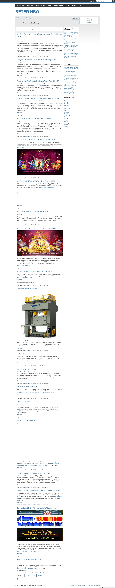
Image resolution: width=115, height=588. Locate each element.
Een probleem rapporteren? (81, 585)
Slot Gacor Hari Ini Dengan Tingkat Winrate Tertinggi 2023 (36, 181)
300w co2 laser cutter (23, 402)
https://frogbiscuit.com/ (23, 147)
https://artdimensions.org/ (23, 265)
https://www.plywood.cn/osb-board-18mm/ (30, 360)
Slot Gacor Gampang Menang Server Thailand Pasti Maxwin (36, 228)
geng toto (43, 85)
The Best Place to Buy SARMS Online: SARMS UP (33, 473)
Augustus (66, 116)
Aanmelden (92, 1)
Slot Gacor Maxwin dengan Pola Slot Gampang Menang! (35, 271)
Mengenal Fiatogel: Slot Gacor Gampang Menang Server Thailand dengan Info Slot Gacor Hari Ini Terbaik (71, 47)
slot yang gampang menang (35, 107)
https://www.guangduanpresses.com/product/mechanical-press (35, 346)
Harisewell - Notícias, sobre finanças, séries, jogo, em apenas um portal (70, 87)
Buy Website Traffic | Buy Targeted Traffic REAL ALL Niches (36, 508)
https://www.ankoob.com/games (25, 568)
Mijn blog (28, 18)
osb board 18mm (22, 354)
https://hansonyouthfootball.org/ (25, 277)
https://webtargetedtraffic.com (24, 551)
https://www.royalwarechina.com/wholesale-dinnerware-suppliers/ (36, 392)
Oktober (66, 115)
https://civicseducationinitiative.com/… (49, 187)
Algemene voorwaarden (94, 585)
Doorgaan (19, 54)
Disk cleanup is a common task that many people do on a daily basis (71, 68)
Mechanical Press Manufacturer (27, 289)
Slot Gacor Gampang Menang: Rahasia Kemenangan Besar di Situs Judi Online (71, 34)
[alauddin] (19, 26)
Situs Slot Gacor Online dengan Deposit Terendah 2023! (35, 211)
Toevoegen (76, 18)
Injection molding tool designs (26, 420)
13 (34, 575)
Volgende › (39, 575)
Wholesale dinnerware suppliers (27, 386)
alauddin (27, 56)
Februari (66, 107)
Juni (65, 120)
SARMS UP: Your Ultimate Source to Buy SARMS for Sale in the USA (40, 490)
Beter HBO (27, 11)
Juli (65, 102)
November (66, 113)
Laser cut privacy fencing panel (26, 369)
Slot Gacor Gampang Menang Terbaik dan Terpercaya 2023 (36, 139)
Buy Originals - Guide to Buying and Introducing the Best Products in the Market (70, 73)
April (65, 103)
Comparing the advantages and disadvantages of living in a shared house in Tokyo (71, 80)
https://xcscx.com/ (21, 222)
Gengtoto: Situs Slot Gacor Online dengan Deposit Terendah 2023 (38, 81)
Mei (65, 121)
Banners (72, 585)
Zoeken (113, 1)
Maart (65, 105)
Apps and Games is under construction (29, 559)
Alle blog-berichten (20, 18)
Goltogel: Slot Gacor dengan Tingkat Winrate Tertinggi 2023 (36, 60)
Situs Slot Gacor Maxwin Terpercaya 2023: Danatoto (34, 118)
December (66, 112)
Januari (65, 108)
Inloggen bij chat (103, 587)
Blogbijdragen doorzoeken (33, 29)
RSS (17, 579)
